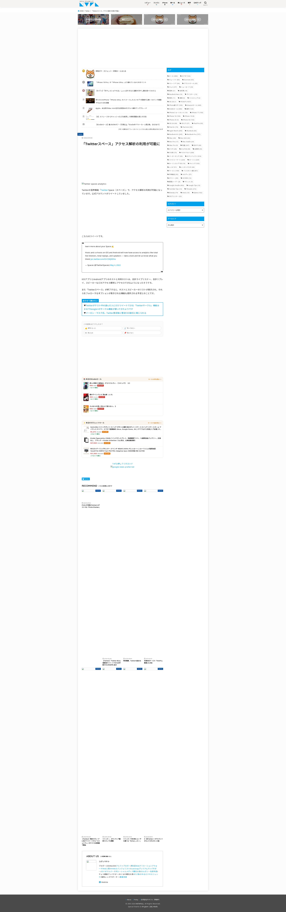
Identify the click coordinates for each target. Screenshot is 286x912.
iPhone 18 (175, 116)
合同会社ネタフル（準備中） (150, 900)
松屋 (185, 145)
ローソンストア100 (177, 163)
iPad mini (187, 127)
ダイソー (173, 178)
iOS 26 (173, 123)
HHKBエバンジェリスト (120, 868)
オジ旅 (136, 874)
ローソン (194, 160)
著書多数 (123, 877)
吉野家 (198, 149)
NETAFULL (140, 904)
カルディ (187, 174)
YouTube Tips (175, 189)
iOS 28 (172, 102)
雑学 (190, 109)
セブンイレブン (194, 156)
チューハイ (174, 80)
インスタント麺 (190, 171)
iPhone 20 (174, 120)
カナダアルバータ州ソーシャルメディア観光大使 (121, 871)
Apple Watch (175, 131)
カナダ (186, 76)
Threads (191, 189)
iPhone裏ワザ (176, 105)
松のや (197, 145)
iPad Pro (198, 123)
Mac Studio (188, 142)
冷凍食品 (173, 174)
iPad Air (173, 127)
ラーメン (174, 171)
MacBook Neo (175, 94)
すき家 (173, 153)
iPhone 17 (197, 113)
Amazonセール (194, 105)
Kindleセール (175, 109)
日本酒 (183, 91)
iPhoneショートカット (178, 113)
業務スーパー (174, 182)
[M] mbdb (154, 907)
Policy (136, 900)
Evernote (189, 80)
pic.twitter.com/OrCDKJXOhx (103, 259)
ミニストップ (194, 98)
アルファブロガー (123, 866)
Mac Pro (173, 142)
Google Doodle (176, 185)
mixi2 (186, 193)
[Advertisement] (122, 48)
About (129, 900)
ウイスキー (192, 94)
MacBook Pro (194, 134)
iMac (172, 138)
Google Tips (194, 185)
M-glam (145, 907)
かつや (173, 149)
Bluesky (173, 193)
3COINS (187, 178)
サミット (189, 182)
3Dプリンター (175, 196)
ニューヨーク (187, 87)
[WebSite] (103, 882)
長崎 (182, 98)
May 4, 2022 (115, 265)
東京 (172, 98)
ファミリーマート (177, 160)
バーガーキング (176, 156)
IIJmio (198, 193)
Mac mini (185, 138)
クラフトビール (191, 83)
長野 (172, 91)
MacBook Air (176, 134)
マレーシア (174, 83)
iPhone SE (188, 120)
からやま (185, 149)
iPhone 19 (189, 116)
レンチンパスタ (188, 167)
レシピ (173, 167)
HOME (82, 11)
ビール (173, 76)
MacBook (192, 131)
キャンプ (195, 163)
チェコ (173, 87)
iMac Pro (173, 145)
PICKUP (186, 102)
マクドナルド (187, 153)
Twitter (87, 11)
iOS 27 (185, 123)
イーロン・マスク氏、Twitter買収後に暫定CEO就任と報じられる (116, 313)
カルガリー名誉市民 (149, 871)
